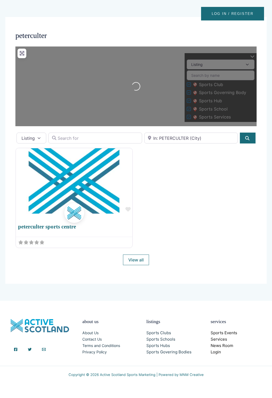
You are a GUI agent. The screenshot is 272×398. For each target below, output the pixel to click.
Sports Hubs (158, 345)
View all (136, 259)
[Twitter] (30, 349)
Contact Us (92, 339)
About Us (90, 333)
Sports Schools (160, 339)
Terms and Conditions (101, 345)
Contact (189, 13)
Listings (142, 13)
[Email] (44, 349)
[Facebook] (16, 349)
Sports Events (224, 332)
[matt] (74, 219)
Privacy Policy (94, 352)
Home (120, 13)
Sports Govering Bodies (169, 351)
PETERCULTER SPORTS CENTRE (47, 227)
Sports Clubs (158, 332)
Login (216, 351)
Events (165, 13)
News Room (222, 345)
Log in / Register (232, 13)
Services (219, 339)
